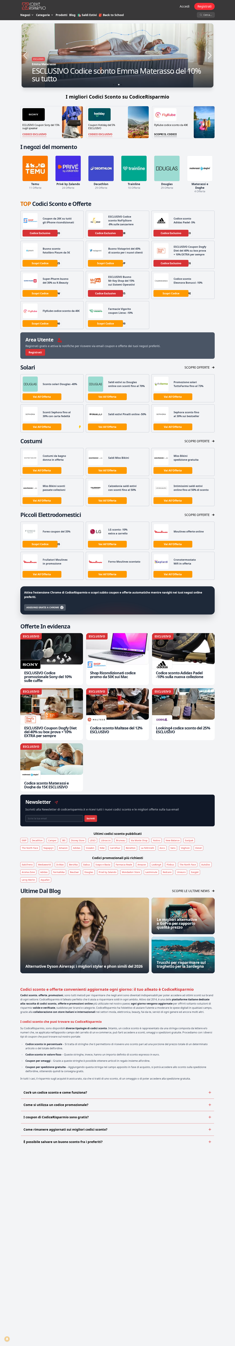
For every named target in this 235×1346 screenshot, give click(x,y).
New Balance (173, 840)
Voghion (185, 847)
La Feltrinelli (147, 847)
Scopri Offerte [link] (197, 367)
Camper (52, 840)
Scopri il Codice (165, 134)
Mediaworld (44, 864)
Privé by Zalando (107, 872)
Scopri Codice (40, 263)
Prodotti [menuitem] (61, 15)
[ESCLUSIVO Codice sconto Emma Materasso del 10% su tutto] (117, 55)
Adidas (76, 847)
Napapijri (48, 847)
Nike (102, 847)
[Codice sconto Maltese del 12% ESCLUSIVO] (117, 714)
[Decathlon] (101, 168)
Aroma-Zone (28, 872)
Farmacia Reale (124, 864)
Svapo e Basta (102, 864)
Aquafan (45, 879)
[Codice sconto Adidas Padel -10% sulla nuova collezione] (183, 659)
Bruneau (120, 840)
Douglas (88, 872)
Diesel (198, 847)
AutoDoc (205, 864)
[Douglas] (167, 168)
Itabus (86, 864)
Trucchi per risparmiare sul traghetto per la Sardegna (181, 964)
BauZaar (74, 872)
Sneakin (90, 847)
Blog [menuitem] (72, 15)
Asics (162, 847)
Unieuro (181, 872)
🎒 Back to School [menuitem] (111, 15)
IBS (64, 840)
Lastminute (151, 872)
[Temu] (35, 168)
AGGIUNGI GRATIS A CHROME (42, 607)
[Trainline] (134, 168)
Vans (173, 847)
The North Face (30, 847)
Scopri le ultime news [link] (191, 891)
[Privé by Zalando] (68, 168)
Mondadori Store (131, 872)
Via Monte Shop (139, 840)
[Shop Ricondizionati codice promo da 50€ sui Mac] (117, 659)
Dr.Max (60, 864)
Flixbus (170, 864)
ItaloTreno (27, 864)
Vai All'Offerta (42, 397)
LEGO (93, 840)
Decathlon (37, 840)
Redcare (167, 872)
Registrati (204, 6)
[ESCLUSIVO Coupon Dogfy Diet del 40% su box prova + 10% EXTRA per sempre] (51, 714)
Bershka (73, 864)
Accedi (184, 6)
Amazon (63, 847)
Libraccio (106, 840)
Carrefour (115, 847)
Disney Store (77, 840)
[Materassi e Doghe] (200, 168)
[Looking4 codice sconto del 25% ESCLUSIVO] (183, 714)
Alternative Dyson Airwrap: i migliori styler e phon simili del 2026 (84, 966)
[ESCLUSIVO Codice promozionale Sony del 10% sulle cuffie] (51, 659)
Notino (156, 840)
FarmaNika (59, 872)
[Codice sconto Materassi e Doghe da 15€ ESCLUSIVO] (51, 767)
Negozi (25, 15)
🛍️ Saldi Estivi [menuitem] (87, 15)
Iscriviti (91, 818)
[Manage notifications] (7, 1339)
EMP (24, 840)
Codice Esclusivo (34, 134)
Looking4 (156, 864)
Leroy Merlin (28, 879)
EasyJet (195, 872)
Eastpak (189, 840)
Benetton (131, 847)
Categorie (43, 15)
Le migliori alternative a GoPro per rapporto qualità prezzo (177, 923)
